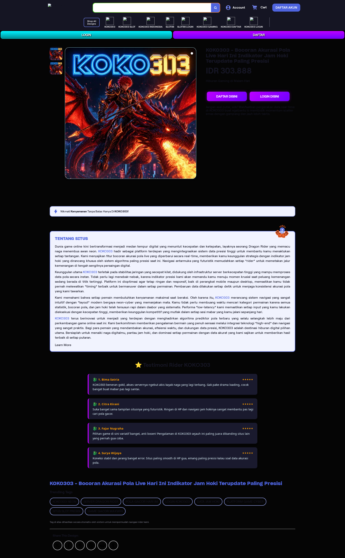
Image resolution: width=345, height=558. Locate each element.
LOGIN (86, 35)
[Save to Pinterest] (91, 545)
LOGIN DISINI (269, 96)
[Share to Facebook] (68, 545)
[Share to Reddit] (102, 545)
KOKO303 (105, 251)
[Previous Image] (68, 113)
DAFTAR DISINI (226, 96)
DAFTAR (259, 35)
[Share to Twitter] (57, 545)
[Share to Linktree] (80, 545)
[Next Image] (193, 113)
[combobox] (152, 7)
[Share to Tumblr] (113, 545)
